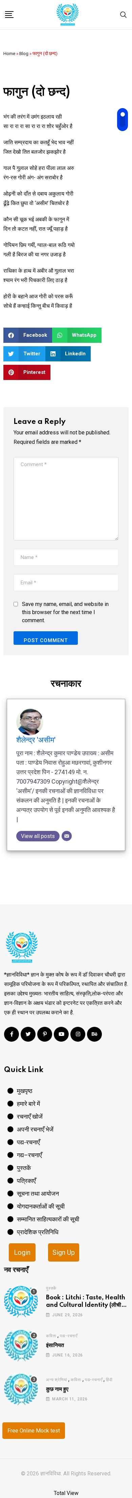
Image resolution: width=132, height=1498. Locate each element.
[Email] (67, 836)
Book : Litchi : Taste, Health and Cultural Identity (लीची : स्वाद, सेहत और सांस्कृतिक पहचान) (85, 1305)
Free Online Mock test (33, 1430)
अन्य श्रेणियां (56, 1379)
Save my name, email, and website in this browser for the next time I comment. (65, 612)
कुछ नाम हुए (57, 1389)
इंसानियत (55, 1345)
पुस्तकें (51, 1288)
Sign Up (63, 1252)
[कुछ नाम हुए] (21, 1389)
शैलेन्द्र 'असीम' (36, 740)
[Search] (123, 14)
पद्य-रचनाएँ (69, 1336)
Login (22, 1252)
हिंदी (109, 1379)
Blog (23, 53)
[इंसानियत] (21, 1345)
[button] (27, 335)
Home (9, 53)
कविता (51, 1336)
